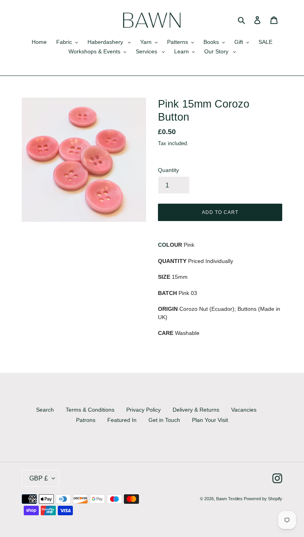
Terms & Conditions (90, 410)
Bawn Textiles (230, 498)
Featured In (122, 420)
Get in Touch (164, 420)
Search (45, 410)
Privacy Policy (143, 410)
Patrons (85, 420)
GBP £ (38, 478)
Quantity (168, 170)
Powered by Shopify (263, 498)
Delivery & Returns (196, 410)
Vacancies (243, 410)
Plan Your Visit (210, 420)
